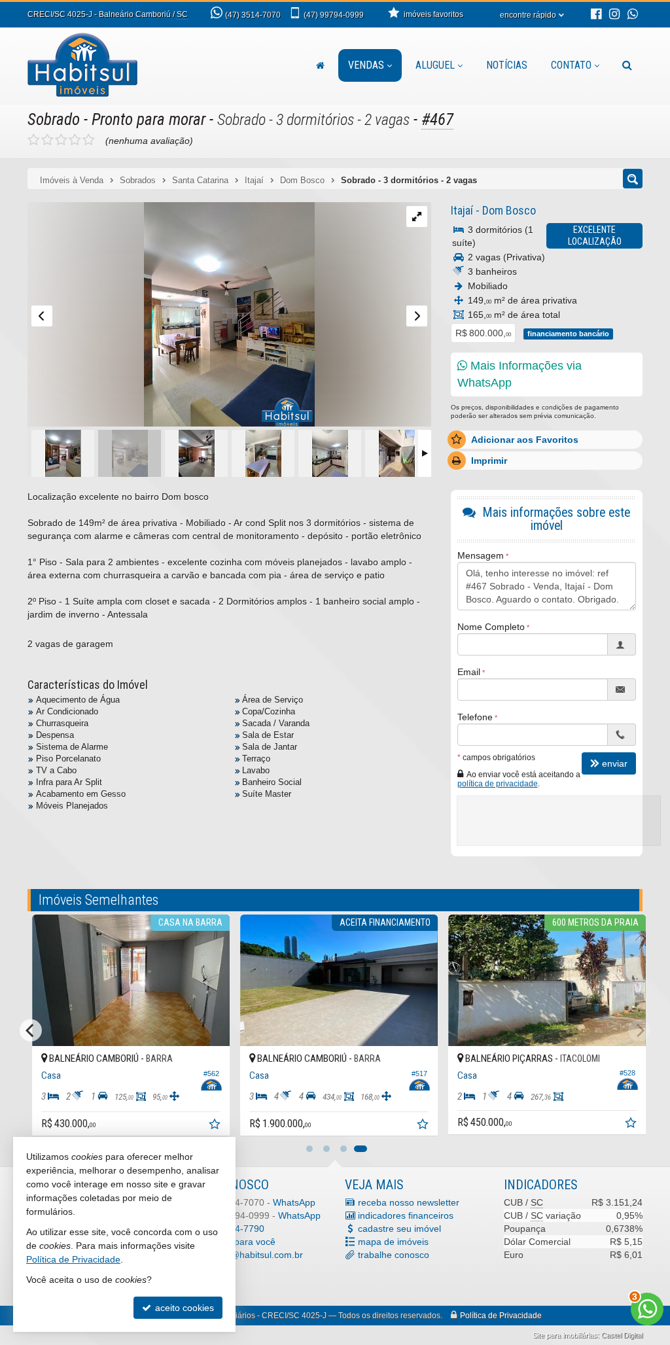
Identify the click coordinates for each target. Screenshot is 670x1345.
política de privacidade (497, 783)
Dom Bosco (509, 210)
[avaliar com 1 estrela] (33, 140)
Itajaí (462, 210)
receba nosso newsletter (408, 1202)
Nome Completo (491, 626)
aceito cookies (183, 1307)
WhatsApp (294, 1202)
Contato (571, 65)
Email (468, 672)
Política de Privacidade (501, 1315)
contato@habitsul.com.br (251, 1254)
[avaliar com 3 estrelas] (61, 140)
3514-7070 (253, 15)
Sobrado (53, 119)
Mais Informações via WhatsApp (519, 374)
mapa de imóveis (393, 1241)
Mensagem (480, 555)
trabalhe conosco (393, 1254)
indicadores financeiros (405, 1215)
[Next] (639, 1030)
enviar (614, 763)
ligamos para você (237, 1241)
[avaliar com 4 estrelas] (75, 140)
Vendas (366, 65)
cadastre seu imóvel (399, 1228)
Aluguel (435, 65)
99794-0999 (334, 15)
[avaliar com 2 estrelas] (47, 140)
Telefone (475, 717)
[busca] (627, 65)
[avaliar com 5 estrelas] (88, 140)
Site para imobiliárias (565, 1335)
